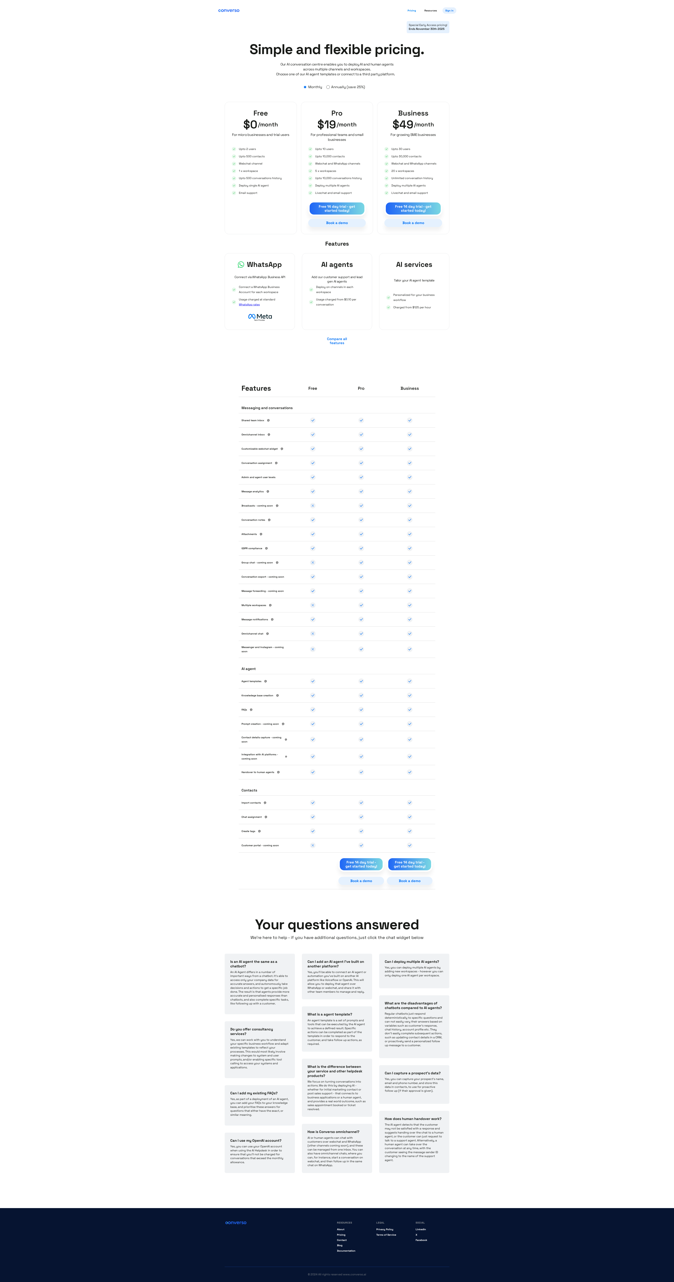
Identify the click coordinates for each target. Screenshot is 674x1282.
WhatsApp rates (249, 304)
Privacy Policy (384, 1229)
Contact (342, 1240)
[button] (431, 10)
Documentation (346, 1250)
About (340, 1229)
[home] (229, 10)
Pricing (412, 10)
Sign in (449, 10)
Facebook (421, 1240)
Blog (339, 1245)
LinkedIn (421, 1229)
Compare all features (337, 341)
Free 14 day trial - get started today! (337, 208)
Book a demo (337, 223)
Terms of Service (386, 1234)
